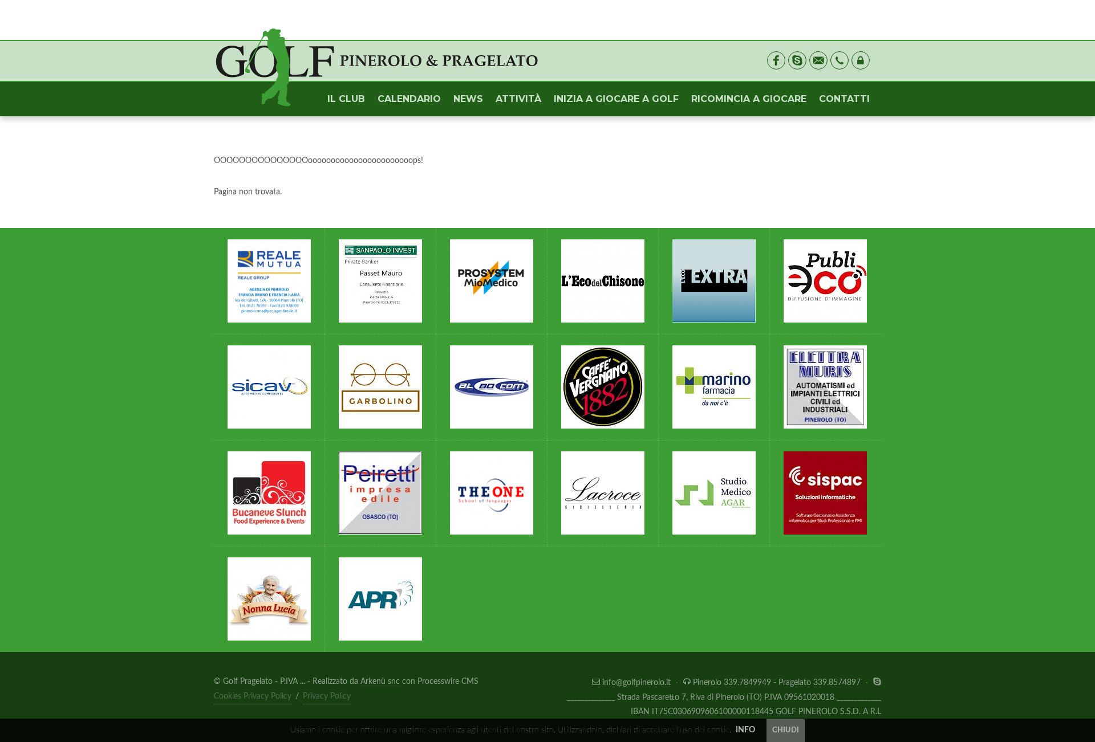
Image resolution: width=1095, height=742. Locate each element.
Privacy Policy (327, 696)
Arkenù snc (380, 682)
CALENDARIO (409, 98)
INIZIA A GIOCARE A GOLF (616, 98)
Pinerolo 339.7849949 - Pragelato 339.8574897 (777, 683)
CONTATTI (844, 98)
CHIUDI (785, 730)
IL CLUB (346, 98)
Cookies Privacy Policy (252, 696)
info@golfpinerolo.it (636, 683)
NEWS (468, 98)
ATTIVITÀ (518, 98)
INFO (745, 730)
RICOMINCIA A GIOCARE (748, 98)
